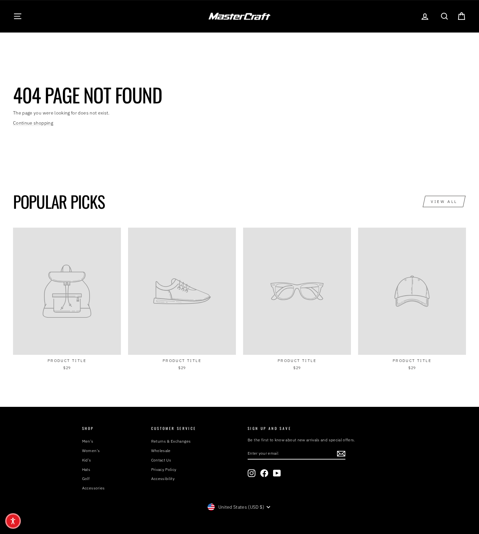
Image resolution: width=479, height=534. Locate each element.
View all (444, 201)
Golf (86, 478)
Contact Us (161, 460)
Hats (86, 469)
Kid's (86, 460)
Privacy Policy (164, 469)
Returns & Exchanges (171, 441)
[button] (13, 521)
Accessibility (163, 478)
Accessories (93, 488)
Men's (88, 441)
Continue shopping (33, 123)
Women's (91, 450)
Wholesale (161, 450)
